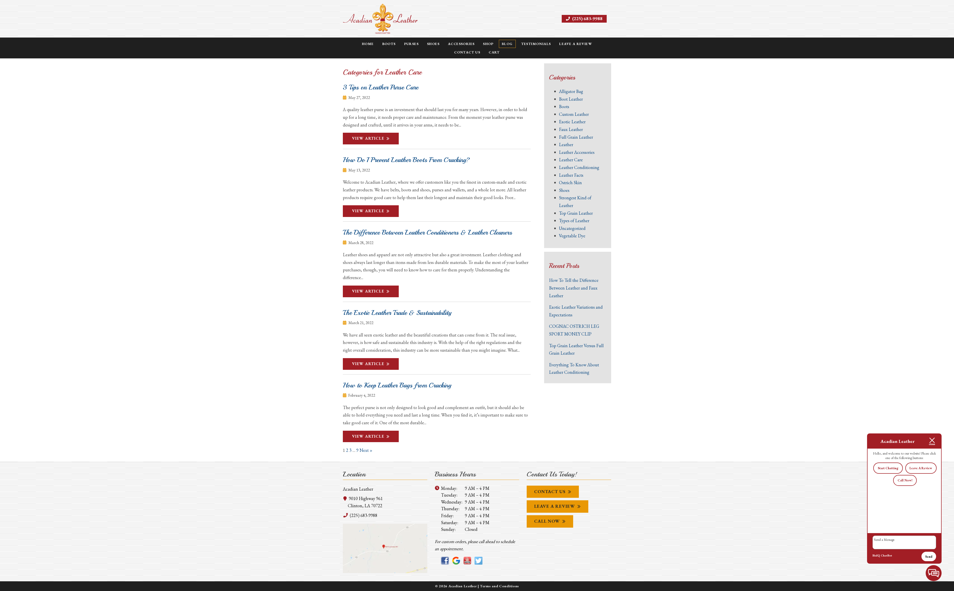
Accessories (461, 44)
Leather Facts (571, 175)
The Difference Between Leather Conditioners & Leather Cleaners (427, 232)
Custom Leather (574, 114)
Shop (488, 44)
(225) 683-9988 (586, 18)
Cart (494, 52)
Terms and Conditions (499, 586)
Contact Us (467, 52)
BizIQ (876, 555)
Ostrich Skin (570, 182)
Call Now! (905, 480)
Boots (389, 44)
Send (928, 556)
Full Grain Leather (576, 137)
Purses (411, 44)
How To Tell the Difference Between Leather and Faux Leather (573, 287)
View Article (368, 138)
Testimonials (536, 44)
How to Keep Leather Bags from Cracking (397, 385)
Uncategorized (572, 228)
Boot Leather (571, 99)
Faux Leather (571, 129)
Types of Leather (574, 220)
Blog (507, 44)
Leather (566, 144)
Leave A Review (554, 506)
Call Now (547, 521)
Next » (365, 450)
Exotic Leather (572, 122)
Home (368, 44)
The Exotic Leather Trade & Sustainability (397, 312)
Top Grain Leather (576, 213)
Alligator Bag (571, 91)
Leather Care (571, 160)
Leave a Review (575, 44)
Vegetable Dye (572, 236)
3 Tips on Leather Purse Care (380, 87)
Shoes (433, 44)
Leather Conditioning (579, 167)
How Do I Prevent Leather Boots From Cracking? (406, 160)
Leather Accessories (577, 152)
